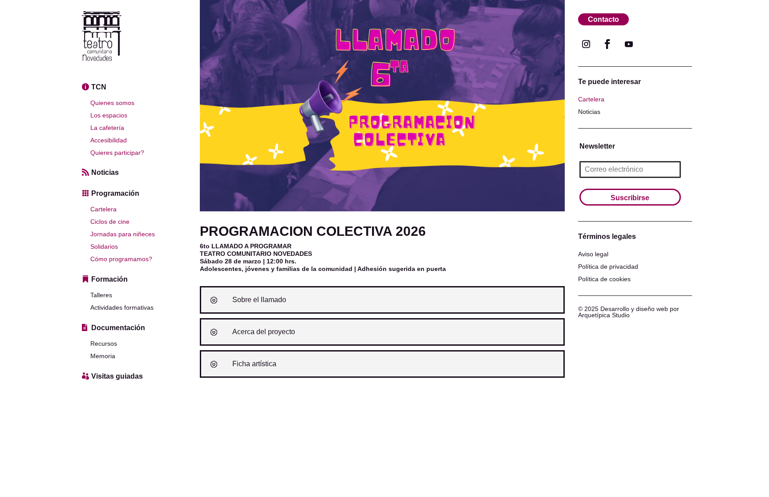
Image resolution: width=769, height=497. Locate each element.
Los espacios (108, 115)
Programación (115, 193)
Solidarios (104, 246)
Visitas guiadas (117, 376)
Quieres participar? (117, 152)
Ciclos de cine (110, 221)
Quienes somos (112, 102)
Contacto (603, 19)
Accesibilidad (108, 140)
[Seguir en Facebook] (607, 44)
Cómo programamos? (121, 259)
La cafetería (107, 127)
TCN (98, 87)
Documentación (118, 327)
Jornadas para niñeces (122, 234)
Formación (109, 279)
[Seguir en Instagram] (586, 44)
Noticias (105, 172)
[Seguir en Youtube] (629, 44)
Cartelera (103, 209)
